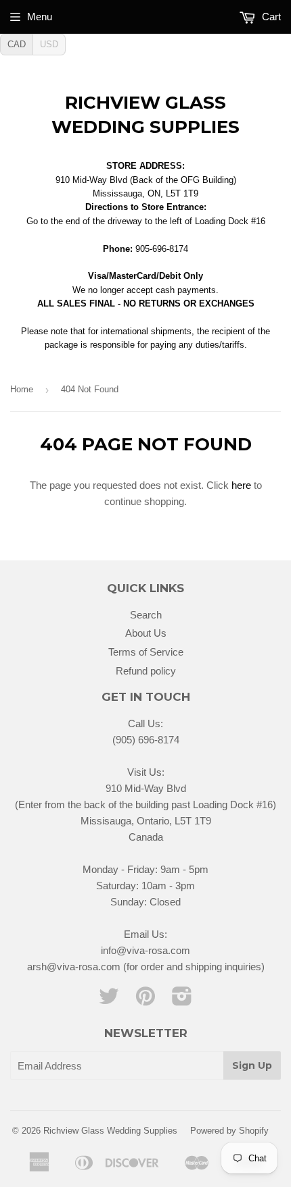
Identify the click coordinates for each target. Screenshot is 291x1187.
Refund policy (146, 671)
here (241, 485)
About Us (145, 633)
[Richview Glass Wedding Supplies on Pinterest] (145, 1000)
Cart (270, 16)
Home (21, 389)
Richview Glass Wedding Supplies (145, 115)
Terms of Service (145, 652)
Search (146, 615)
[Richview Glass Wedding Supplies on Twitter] (109, 1000)
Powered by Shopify (229, 1131)
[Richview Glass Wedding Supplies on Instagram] (182, 1000)
